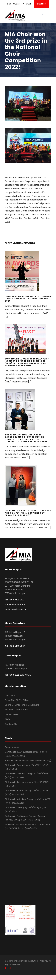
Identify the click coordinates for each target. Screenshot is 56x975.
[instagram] (10, 968)
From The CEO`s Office (17, 700)
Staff (9, 4)
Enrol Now (41, 4)
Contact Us (11, 724)
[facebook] (5, 968)
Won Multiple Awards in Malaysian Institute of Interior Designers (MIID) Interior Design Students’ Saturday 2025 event (28, 343)
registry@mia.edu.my (15, 609)
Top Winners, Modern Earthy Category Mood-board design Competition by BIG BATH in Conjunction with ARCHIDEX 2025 (28, 413)
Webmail (27, 4)
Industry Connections (16, 709)
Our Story (10, 695)
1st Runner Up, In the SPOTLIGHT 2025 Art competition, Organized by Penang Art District (28, 489)
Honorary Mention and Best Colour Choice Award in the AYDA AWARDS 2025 (28, 274)
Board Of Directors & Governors (22, 704)
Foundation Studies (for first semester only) (28, 760)
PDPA (8, 719)
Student (16, 4)
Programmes (12, 747)
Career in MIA (12, 714)
